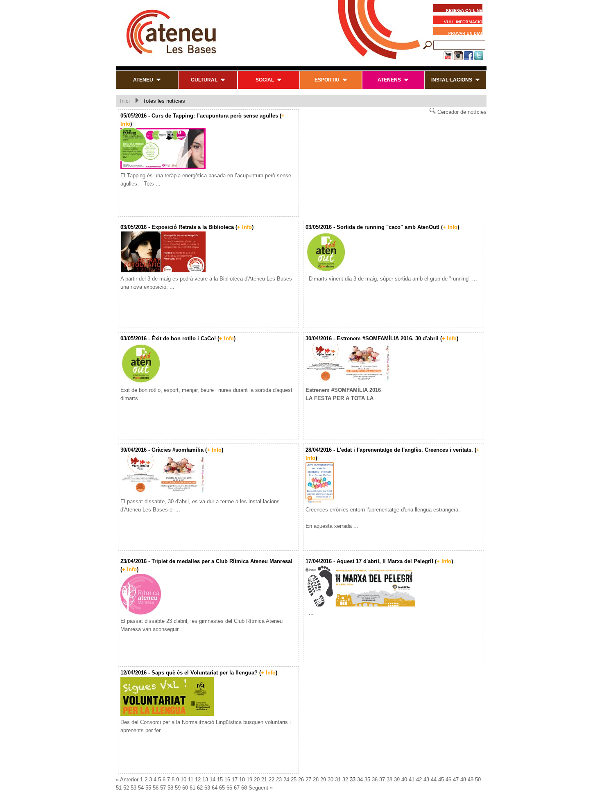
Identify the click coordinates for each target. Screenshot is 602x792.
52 (126, 788)
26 (301, 779)
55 (148, 788)
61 (192, 788)
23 (279, 779)
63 (207, 788)
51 (119, 788)
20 (257, 779)
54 (141, 788)
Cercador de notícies (461, 112)
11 (190, 779)
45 (441, 779)
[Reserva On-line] (457, 9)
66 (229, 788)
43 (426, 779)
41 (411, 779)
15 (220, 779)
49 (470, 779)
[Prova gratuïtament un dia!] (460, 32)
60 (185, 788)
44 (434, 779)
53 (133, 788)
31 (338, 779)
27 (308, 779)
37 (382, 779)
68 (244, 788)
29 (323, 779)
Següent (258, 788)
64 (214, 788)
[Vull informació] (460, 21)
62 (200, 788)
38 (389, 779)
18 (242, 779)
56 (155, 788)
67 (237, 788)
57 (163, 788)
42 (419, 779)
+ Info (244, 227)
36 (375, 779)
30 (330, 779)
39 (397, 779)
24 (286, 779)
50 (478, 779)
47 (456, 779)
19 (249, 779)
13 (205, 779)
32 (345, 779)
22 (271, 779)
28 (316, 779)
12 (198, 779)
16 (227, 779)
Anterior (129, 779)
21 (264, 779)
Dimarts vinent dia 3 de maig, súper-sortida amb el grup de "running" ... (391, 279)
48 (463, 779)
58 (170, 788)
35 (367, 779)
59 (178, 788)
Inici (125, 101)
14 (212, 779)
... (310, 613)
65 (222, 788)
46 (448, 779)
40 (404, 779)
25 (293, 779)
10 (183, 779)
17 (235, 779)
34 (360, 779)
